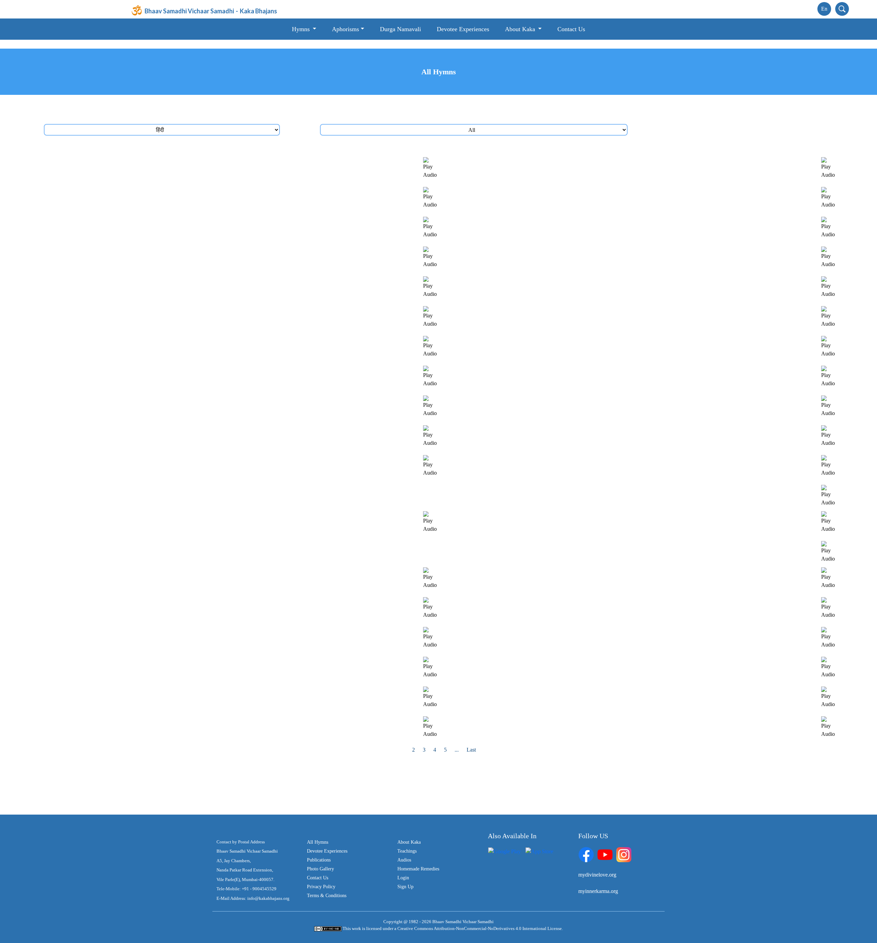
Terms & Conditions (326, 895)
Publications (319, 860)
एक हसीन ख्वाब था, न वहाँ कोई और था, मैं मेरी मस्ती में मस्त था (526, 489)
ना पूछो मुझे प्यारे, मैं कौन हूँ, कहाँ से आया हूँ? (110, 250)
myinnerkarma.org (598, 891)
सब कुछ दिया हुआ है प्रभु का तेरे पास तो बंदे (110, 515)
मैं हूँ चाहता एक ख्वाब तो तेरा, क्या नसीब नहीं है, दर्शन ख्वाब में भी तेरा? (134, 661)
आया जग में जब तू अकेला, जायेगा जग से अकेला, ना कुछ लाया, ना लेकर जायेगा (143, 280)
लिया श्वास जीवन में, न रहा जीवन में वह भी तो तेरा (115, 370)
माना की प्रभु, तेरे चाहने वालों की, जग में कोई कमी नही (120, 545)
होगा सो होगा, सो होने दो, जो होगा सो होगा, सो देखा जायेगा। (125, 631)
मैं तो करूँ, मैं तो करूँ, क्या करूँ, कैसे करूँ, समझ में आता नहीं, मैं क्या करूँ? (536, 631)
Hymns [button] (301, 29)
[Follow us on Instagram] (623, 854)
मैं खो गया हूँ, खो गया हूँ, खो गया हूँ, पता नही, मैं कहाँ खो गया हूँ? (128, 690)
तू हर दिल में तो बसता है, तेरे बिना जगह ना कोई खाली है (518, 661)
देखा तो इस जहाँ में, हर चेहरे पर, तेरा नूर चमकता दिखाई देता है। (527, 250)
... (457, 750)
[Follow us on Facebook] (586, 854)
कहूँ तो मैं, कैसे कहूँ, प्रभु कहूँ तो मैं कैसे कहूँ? (508, 601)
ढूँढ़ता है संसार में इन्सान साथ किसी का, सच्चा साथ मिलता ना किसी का (534, 161)
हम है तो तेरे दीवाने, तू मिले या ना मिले (103, 720)
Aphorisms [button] (345, 29)
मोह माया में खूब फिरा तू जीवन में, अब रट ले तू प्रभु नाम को (124, 429)
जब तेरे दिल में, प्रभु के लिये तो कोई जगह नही (509, 545)
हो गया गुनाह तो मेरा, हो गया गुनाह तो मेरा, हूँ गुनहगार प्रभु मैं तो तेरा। (532, 459)
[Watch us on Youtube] (605, 854)
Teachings (407, 851)
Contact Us (571, 29)
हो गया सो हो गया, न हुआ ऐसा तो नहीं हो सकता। (513, 221)
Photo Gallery (320, 868)
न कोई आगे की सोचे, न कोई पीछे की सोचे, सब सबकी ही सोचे (126, 399)
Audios (404, 860)
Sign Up (405, 886)
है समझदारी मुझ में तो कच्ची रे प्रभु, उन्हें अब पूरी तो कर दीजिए (127, 191)
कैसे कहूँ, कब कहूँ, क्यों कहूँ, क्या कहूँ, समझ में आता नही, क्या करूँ (131, 489)
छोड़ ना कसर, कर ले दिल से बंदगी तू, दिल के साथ (514, 280)
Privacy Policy (321, 886)
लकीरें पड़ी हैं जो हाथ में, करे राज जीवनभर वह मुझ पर (517, 340)
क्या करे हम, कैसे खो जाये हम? (495, 310)
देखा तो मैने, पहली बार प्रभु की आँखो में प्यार (110, 459)
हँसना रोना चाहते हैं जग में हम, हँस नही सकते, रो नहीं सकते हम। (528, 690)
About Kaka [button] (521, 29)
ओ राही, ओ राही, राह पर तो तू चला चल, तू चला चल (118, 601)
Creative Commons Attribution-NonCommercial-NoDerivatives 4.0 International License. (480, 928)
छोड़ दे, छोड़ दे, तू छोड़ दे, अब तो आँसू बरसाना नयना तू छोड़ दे (525, 571)
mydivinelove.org (597, 875)
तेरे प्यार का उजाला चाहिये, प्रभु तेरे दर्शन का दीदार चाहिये (123, 221)
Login (403, 877)
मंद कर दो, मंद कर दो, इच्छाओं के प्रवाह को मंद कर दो (119, 571)
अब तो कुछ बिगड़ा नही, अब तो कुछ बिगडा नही (510, 515)
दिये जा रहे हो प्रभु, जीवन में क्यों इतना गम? (109, 340)
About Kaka (409, 842)
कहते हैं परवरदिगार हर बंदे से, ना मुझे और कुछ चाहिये (516, 370)
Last (471, 750)
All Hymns (317, 842)
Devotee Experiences (463, 29)
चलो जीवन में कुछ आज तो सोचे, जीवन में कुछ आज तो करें (521, 399)
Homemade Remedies (418, 868)
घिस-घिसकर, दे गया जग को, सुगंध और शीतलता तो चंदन (520, 720)
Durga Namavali (400, 29)
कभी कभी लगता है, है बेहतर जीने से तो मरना (110, 310)
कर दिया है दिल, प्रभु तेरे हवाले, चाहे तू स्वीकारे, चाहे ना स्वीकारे (527, 429)
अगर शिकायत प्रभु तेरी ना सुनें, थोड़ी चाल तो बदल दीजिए (123, 161)
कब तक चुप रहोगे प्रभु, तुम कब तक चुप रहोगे (509, 191)
